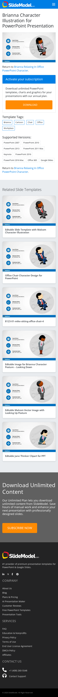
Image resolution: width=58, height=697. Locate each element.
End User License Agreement (17, 646)
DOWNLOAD (30, 105)
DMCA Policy (8, 650)
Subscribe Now (19, 528)
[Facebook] (13, 574)
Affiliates (6, 654)
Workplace (8, 128)
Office (40, 122)
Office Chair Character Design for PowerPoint (23, 277)
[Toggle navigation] (52, 4)
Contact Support (17, 676)
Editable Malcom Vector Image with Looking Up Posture (24, 411)
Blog (4, 592)
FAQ (4, 628)
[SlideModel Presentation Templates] (18, 4)
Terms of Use (9, 641)
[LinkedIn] (3, 574)
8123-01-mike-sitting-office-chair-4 (24, 321)
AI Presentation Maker (13, 601)
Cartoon (19, 122)
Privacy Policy (9, 637)
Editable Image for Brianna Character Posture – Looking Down (26, 366)
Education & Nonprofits (14, 633)
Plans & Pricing (10, 597)
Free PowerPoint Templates (16, 610)
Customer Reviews (11, 605)
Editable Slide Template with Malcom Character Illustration (25, 231)
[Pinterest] (17, 574)
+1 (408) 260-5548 (18, 670)
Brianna (7, 122)
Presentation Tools (11, 614)
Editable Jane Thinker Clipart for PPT (25, 455)
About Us (7, 588)
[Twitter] (8, 574)
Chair (30, 122)
